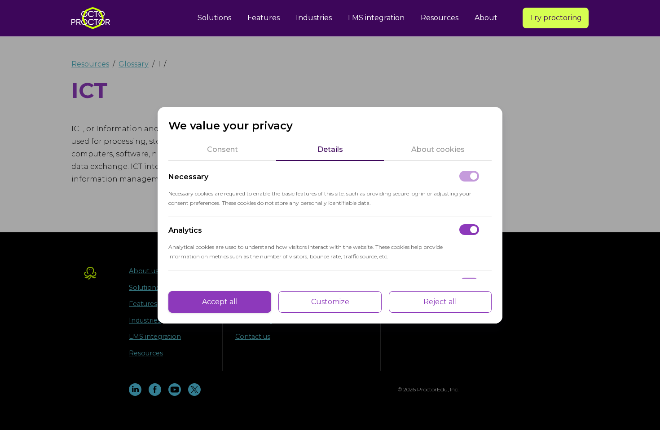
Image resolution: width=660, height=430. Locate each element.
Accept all (220, 301)
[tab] (222, 149)
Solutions (214, 17)
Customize (330, 301)
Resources (439, 17)
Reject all (440, 301)
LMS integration (376, 17)
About (486, 17)
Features (263, 17)
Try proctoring (555, 17)
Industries (314, 17)
